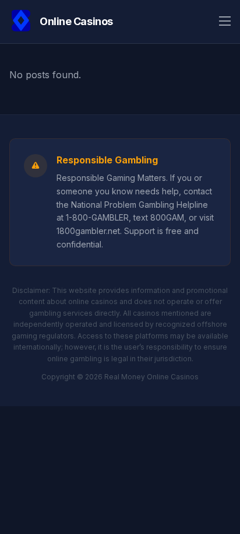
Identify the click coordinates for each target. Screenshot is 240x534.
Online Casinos (76, 21)
